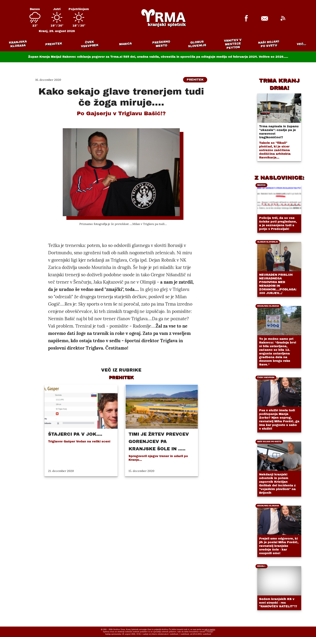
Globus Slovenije (197, 44)
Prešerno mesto (161, 44)
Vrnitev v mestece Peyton (233, 44)
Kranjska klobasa (18, 44)
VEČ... (301, 44)
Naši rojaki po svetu (268, 44)
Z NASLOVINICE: (279, 177)
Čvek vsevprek (90, 44)
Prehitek (53, 44)
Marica (125, 44)
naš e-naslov (209, 629)
